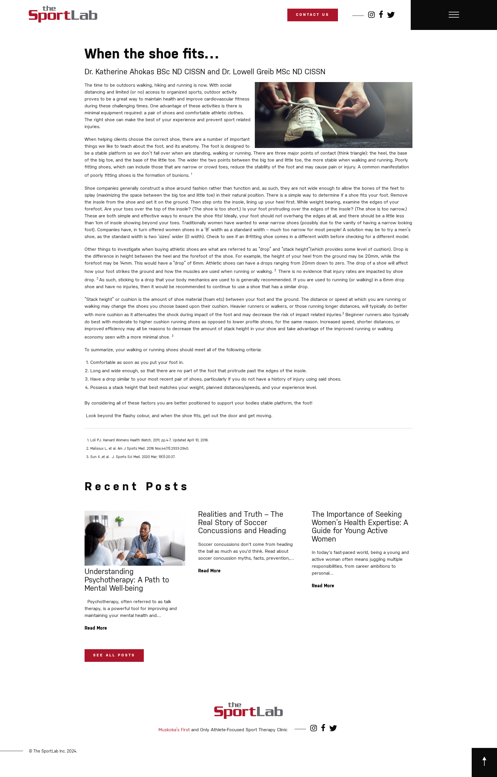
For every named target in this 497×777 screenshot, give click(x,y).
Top (483, 763)
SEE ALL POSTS (114, 655)
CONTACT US (312, 15)
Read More (96, 628)
